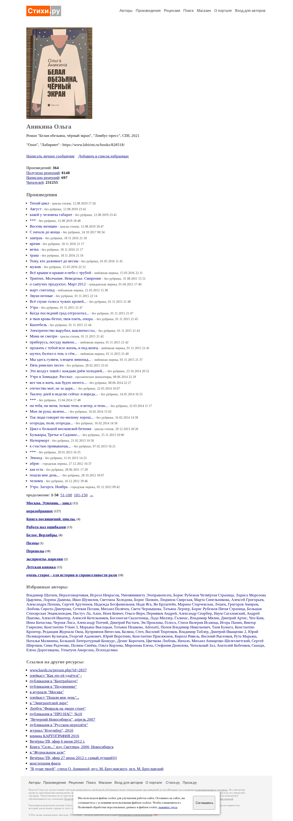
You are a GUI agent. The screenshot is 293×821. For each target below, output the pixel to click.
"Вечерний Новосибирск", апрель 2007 (62, 719)
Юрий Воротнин (116, 636)
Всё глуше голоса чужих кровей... (58, 301)
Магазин (204, 11)
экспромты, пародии (44, 559)
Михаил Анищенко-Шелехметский (221, 641)
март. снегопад (42, 290)
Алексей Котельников (90, 618)
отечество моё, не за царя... (52, 388)
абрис (35, 463)
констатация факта (45, 763)
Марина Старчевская (195, 604)
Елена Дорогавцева (42, 650)
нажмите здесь (168, 807)
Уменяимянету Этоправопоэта (146, 595)
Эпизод (36, 458)
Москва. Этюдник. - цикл (49, 503)
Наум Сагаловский (229, 613)
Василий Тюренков (161, 632)
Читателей (34, 182)
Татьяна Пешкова (128, 627)
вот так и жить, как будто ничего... (58, 382)
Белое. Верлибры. (42, 535)
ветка (34, 249)
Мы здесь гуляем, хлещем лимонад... (60, 359)
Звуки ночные (41, 296)
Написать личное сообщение (50, 156)
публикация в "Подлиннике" (53, 686)
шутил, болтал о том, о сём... (53, 353)
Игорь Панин (231, 622)
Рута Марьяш (245, 636)
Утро (34, 307)
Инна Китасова (39, 622)
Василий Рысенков (216, 636)
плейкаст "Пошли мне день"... (54, 697)
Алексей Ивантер (55, 618)
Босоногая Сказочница (129, 618)
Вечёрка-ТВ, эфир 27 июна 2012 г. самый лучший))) (73, 758)
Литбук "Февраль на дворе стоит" (58, 708)
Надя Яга (144, 604)
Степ (140, 632)
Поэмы (32, 543)
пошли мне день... (45, 475)
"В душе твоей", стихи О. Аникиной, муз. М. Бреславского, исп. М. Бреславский (96, 769)
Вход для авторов (250, 11)
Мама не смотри (43, 336)
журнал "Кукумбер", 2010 (51, 730)
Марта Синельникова (211, 600)
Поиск (188, 11)
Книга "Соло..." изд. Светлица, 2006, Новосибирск (72, 747)
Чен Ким (256, 618)
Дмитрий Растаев (124, 622)
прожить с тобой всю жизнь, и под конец (64, 348)
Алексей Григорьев (247, 600)
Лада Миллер (161, 618)
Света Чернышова (146, 609)
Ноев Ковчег (113, 613)
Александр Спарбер (195, 613)
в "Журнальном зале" (47, 752)
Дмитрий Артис (234, 618)
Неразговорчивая (73, 595)
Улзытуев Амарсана (77, 650)
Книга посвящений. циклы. (51, 519)
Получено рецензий (43, 173)
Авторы (126, 11)
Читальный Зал (202, 645)
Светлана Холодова (116, 600)
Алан (96, 613)
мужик (35, 267)
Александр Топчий (92, 622)
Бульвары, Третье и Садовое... (55, 435)
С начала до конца (45, 232)
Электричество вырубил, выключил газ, (62, 330)
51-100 (66, 495)
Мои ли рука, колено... (48, 411)
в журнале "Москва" (47, 692)
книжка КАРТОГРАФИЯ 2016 (54, 736)
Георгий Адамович (85, 636)
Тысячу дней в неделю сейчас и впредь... (64, 394)
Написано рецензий (42, 177)
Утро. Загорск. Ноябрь (49, 487)
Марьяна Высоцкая (96, 627)
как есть (36, 469)
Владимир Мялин (204, 618)
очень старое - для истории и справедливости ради (71, 575)
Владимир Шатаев (41, 595)
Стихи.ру (173, 782)
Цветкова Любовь (161, 641)
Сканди (258, 645)
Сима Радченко (56, 645)
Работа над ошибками (46, 527)
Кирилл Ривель (187, 636)
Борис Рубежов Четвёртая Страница (203, 595)
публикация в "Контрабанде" (54, 681)
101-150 (81, 495)
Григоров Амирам (243, 604)
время (35, 244)
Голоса (170, 622)
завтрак (36, 238)
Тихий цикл (39, 203)
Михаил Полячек (115, 609)
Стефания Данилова (171, 645)
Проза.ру (190, 782)
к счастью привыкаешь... (50, 446)
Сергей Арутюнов (77, 604)
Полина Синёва (84, 645)
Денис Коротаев (130, 641)
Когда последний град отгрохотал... (59, 313)
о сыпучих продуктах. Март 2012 (58, 284)
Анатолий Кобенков (233, 645)
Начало (184, 641)
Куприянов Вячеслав (102, 632)
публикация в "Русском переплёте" (59, 725)
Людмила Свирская (176, 600)
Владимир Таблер (194, 632)
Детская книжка (41, 567)
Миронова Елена (139, 645)
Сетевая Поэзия (86, 609)
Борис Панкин (146, 600)
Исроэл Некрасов (104, 595)
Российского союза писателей (135, 815)
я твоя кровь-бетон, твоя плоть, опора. (62, 319)
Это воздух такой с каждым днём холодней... (67, 371)
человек (36, 481)
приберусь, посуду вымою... (53, 342)
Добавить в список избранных (103, 156)
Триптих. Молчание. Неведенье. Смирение (65, 278)
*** (33, 220)
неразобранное (39, 511)
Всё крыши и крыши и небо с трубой (60, 273)
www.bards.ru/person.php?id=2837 (58, 670)
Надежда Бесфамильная (114, 604)
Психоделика (107, 650)
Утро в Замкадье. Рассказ (51, 377)
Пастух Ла (82, 613)
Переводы (35, 551)
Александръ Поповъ (43, 604)
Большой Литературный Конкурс (87, 641)
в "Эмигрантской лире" (49, 703)
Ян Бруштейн (164, 604)
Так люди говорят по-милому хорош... (61, 417)
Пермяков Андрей (161, 613)
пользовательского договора (211, 790)
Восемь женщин (43, 226)
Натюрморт (39, 440)
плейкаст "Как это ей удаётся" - (56, 675)
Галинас (181, 618)
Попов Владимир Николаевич (185, 627)
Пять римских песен (47, 365)
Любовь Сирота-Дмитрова (48, 609)
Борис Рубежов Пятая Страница (218, 609)
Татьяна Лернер (176, 609)
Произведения (148, 11)
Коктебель (38, 325)
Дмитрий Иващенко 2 (228, 632)
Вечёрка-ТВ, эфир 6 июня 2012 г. (57, 741)
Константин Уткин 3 (61, 627)
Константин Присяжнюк (152, 636)
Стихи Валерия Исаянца (198, 622)
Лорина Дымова (57, 600)
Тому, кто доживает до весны (54, 261)
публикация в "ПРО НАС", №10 (56, 714)
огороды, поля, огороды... (51, 423)
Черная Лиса (64, 622)
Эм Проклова (152, 622)
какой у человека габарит (51, 215)
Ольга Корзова (110, 645)
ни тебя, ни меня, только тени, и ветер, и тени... (69, 406)
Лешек (220, 604)
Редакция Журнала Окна (63, 632)
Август (35, 209)
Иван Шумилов (85, 600)
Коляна (128, 632)
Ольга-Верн (135, 613)
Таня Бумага (222, 627)
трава (34, 255)
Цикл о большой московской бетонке (61, 429)
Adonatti (152, 627)
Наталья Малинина (42, 641)
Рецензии (172, 11)
